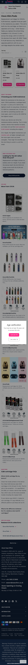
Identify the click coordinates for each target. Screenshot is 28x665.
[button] (14, 663)
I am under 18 (14, 339)
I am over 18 (14, 334)
